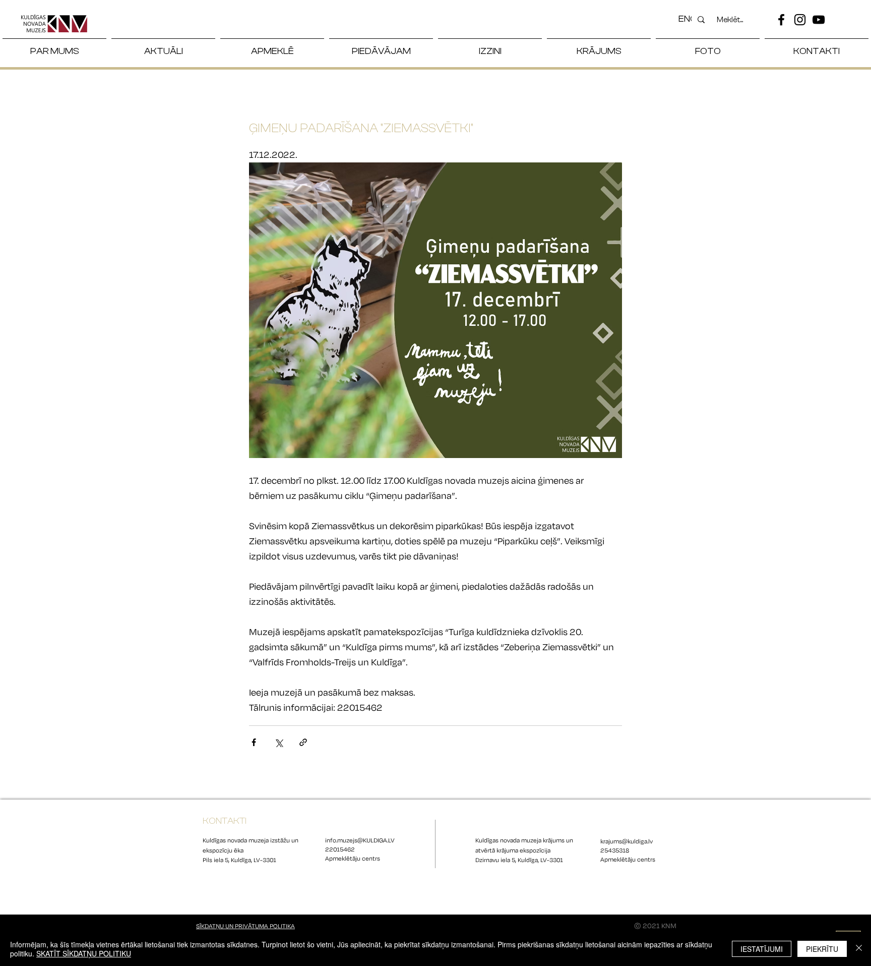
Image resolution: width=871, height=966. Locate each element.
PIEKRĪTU (822, 949)
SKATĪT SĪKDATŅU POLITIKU (83, 953)
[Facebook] (781, 19)
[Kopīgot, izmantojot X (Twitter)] (278, 742)
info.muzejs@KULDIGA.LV (360, 840)
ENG (687, 19)
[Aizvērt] (859, 949)
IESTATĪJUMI (761, 949)
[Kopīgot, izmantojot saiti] (303, 742)
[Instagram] (799, 19)
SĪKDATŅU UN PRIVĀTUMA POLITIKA (245, 926)
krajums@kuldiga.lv (626, 841)
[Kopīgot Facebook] (254, 742)
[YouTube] (818, 19)
